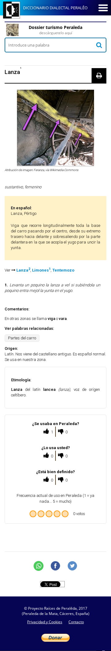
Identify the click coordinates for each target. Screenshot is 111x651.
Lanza (23, 270)
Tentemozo (63, 270)
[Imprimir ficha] (99, 75)
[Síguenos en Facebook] (55, 566)
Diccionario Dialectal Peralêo (55, 7)
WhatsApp (38, 566)
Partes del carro (22, 338)
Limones (41, 270)
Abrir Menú (103, 7)
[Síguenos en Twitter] (72, 566)
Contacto (76, 621)
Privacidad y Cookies (44, 621)
